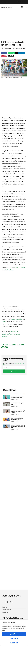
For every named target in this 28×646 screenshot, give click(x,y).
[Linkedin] (10, 602)
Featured (4, 344)
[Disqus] (14, 531)
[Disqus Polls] (14, 491)
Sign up (14, 371)
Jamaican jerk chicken (16, 319)
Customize (14, 638)
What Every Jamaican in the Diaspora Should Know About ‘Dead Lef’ (17, 418)
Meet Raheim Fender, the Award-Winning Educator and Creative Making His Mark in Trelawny (18, 411)
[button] (22, 7)
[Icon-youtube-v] (12, 602)
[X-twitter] (5, 602)
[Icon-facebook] (2, 602)
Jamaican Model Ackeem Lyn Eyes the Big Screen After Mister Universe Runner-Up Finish (18, 426)
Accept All (14, 634)
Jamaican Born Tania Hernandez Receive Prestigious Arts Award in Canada (17, 396)
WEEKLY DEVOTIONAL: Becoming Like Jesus (17, 403)
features (12, 344)
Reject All (14, 642)
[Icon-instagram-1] (7, 602)
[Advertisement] (14, 24)
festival (4, 321)
